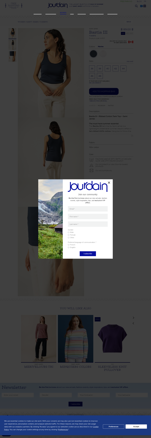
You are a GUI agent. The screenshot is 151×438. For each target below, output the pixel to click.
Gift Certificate (97, 12)
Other (72, 237)
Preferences (113, 427)
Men (72, 12)
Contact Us (112, 12)
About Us (38, 12)
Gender (70, 230)
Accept (136, 427)
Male (72, 232)
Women (63, 12)
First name (74, 216)
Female (73, 235)
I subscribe (88, 254)
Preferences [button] (63, 429)
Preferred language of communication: (82, 242)
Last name (74, 224)
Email (72, 209)
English (72, 247)
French (72, 245)
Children (82, 12)
